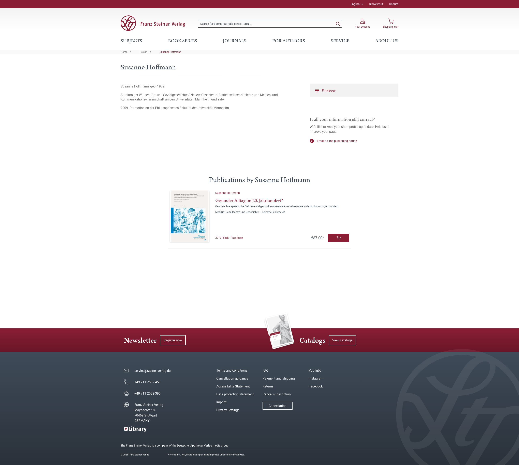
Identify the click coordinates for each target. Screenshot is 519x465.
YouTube (315, 370)
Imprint (393, 4)
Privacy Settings (227, 410)
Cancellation (277, 406)
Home (124, 52)
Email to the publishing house (337, 141)
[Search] (338, 24)
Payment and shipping (279, 378)
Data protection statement (235, 394)
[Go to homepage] (153, 23)
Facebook (316, 386)
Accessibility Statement (233, 386)
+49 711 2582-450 (147, 382)
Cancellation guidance (232, 378)
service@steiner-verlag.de (152, 370)
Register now (173, 340)
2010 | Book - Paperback (229, 238)
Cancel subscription (277, 394)
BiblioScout (376, 4)
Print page (329, 90)
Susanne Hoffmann (170, 52)
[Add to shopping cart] (338, 238)
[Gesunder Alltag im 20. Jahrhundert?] (189, 216)
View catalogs (342, 340)
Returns (268, 386)
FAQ (265, 370)
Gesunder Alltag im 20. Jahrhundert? (249, 200)
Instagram (316, 378)
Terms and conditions (231, 370)
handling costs (211, 454)
